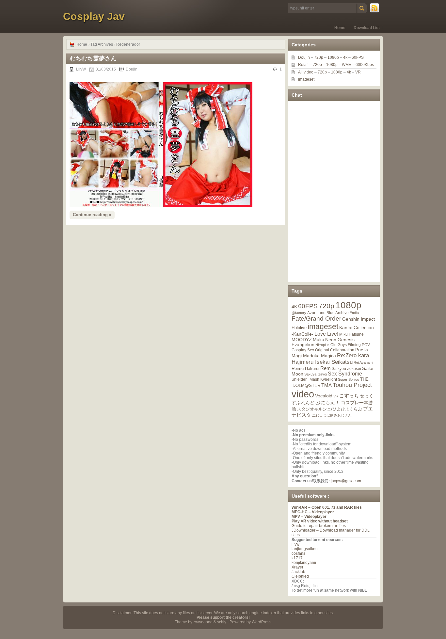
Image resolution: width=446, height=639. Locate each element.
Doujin (131, 69)
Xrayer (297, 567)
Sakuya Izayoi (315, 374)
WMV (346, 64)
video (303, 394)
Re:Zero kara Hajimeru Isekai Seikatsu (330, 358)
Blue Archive (338, 313)
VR (358, 72)
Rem (325, 368)
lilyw (295, 544)
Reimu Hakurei (305, 368)
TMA (326, 385)
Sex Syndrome (345, 373)
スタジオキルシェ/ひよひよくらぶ (329, 409)
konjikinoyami (304, 562)
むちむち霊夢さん (93, 58)
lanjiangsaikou (305, 549)
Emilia (354, 313)
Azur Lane (316, 313)
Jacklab (298, 571)
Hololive (299, 327)
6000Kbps (365, 64)
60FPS (358, 57)
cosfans (298, 553)
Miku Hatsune (351, 334)
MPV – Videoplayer (309, 516)
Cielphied (300, 576)
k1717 (297, 558)
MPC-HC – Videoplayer (313, 512)
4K (294, 306)
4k (345, 57)
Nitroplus (322, 345)
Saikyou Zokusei (346, 368)
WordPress (261, 622)
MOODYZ (302, 339)
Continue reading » (92, 214)
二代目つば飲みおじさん (332, 415)
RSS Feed (375, 8)
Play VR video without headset (320, 521)
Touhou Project (352, 385)
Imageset (306, 79)
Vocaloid (323, 395)
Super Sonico (348, 379)
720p (318, 57)
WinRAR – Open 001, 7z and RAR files (327, 507)
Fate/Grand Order (316, 318)
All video (305, 72)
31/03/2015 (106, 69)
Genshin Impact (358, 319)
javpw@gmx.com (346, 481)
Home (339, 27)
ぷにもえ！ (327, 402)
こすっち (349, 395)
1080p (333, 57)
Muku (318, 339)
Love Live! (326, 334)
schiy (221, 622)
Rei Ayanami (363, 362)
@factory (299, 313)
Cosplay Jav (94, 16)
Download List (367, 27)
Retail (303, 64)
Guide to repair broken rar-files (319, 525)
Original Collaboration (334, 350)
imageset (323, 326)
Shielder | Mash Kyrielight (314, 379)
